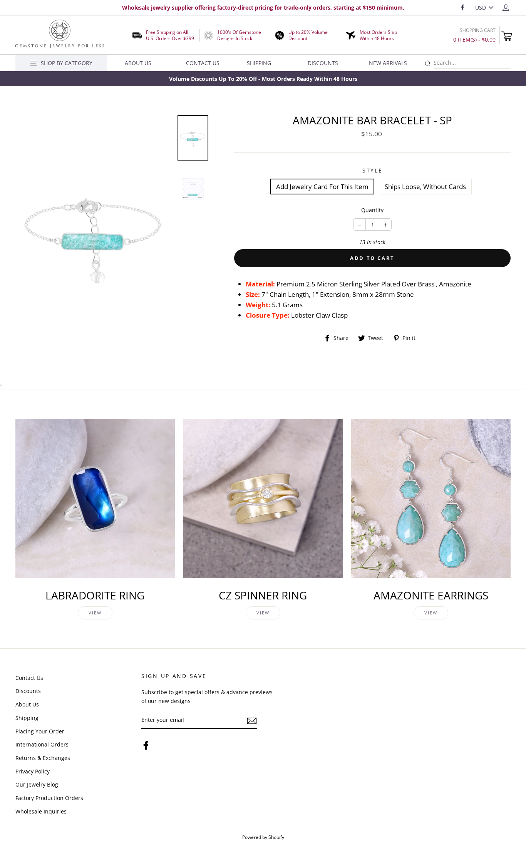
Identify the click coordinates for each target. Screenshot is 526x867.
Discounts (323, 63)
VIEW (95, 613)
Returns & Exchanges (42, 758)
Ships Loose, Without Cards (425, 186)
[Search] (428, 64)
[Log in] (506, 7)
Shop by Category (66, 63)
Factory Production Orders (49, 798)
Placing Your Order (39, 731)
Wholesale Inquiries (41, 811)
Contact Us (202, 63)
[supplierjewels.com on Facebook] (146, 745)
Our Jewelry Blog (36, 784)
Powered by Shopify (263, 837)
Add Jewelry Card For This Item (322, 186)
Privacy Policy (32, 771)
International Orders (42, 744)
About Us (138, 63)
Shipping (259, 63)
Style (372, 170)
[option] (263, 78)
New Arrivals (388, 63)
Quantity (372, 210)
